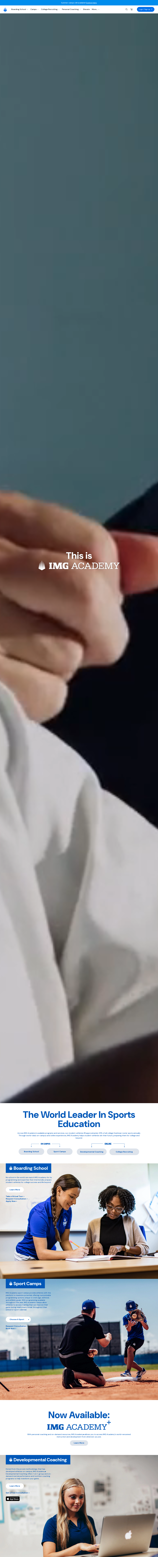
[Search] (126, 9)
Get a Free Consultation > (17, 1493)
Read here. (104, 3)
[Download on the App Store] (13, 1498)
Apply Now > (11, 1201)
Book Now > (11, 1328)
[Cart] (131, 9)
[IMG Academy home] (6, 9)
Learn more (15, 1189)
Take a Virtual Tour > (15, 1196)
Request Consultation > (17, 1199)
